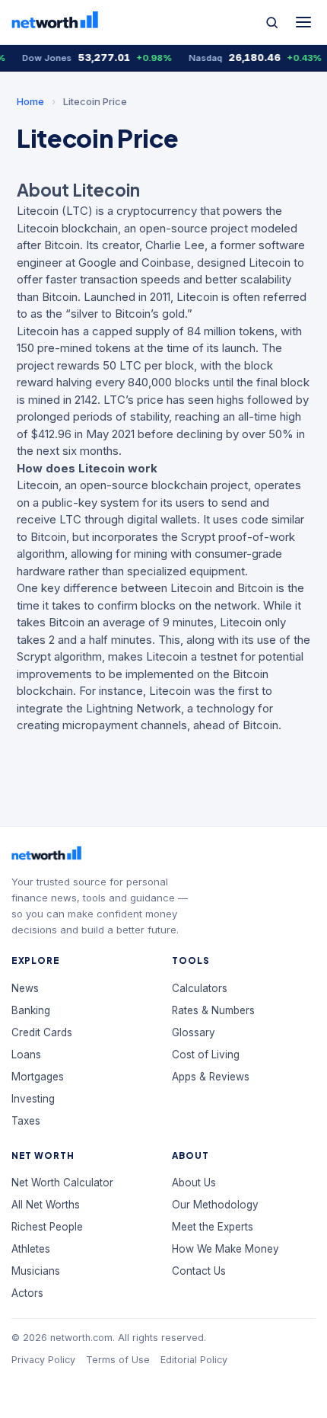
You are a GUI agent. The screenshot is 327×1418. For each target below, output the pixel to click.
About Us (194, 1182)
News (25, 988)
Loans (26, 1054)
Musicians (35, 1271)
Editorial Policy (193, 1359)
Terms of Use (118, 1359)
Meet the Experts (212, 1227)
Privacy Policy (43, 1359)
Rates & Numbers (213, 1010)
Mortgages (37, 1077)
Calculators (199, 988)
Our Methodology (215, 1205)
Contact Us (199, 1271)
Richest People (47, 1227)
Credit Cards (41, 1032)
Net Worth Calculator (62, 1182)
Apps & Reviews (210, 1077)
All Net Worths (45, 1205)
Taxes (25, 1121)
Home (30, 101)
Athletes (30, 1249)
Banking (30, 1010)
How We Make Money (225, 1249)
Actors (27, 1293)
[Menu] (303, 22)
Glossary (193, 1032)
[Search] (272, 22)
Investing (33, 1099)
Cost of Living (206, 1054)
